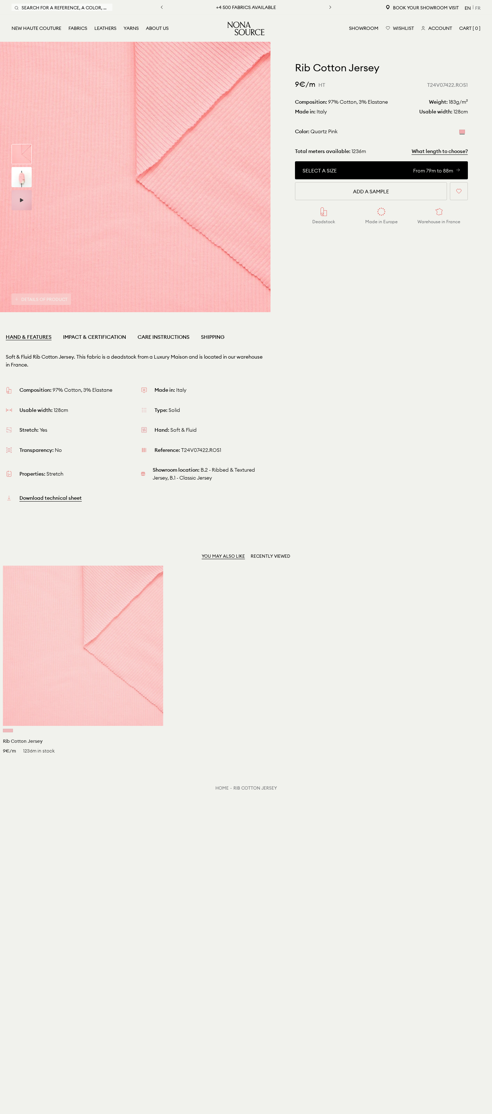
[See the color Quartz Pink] (8, 730)
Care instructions (163, 337)
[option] (135, 177)
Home (222, 788)
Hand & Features (29, 337)
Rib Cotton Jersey (255, 788)
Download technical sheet (50, 498)
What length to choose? (440, 151)
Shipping (212, 337)
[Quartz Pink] (462, 131)
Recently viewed (270, 556)
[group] (22, 154)
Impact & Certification (94, 337)
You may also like (223, 556)
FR (477, 8)
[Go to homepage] (246, 28)
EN (468, 8)
